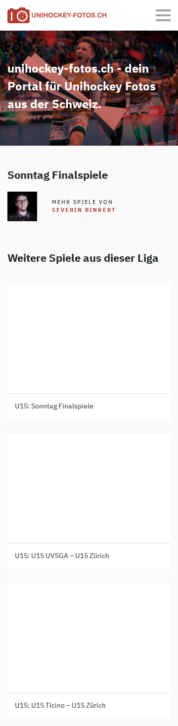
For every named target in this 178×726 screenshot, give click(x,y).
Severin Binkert (84, 210)
